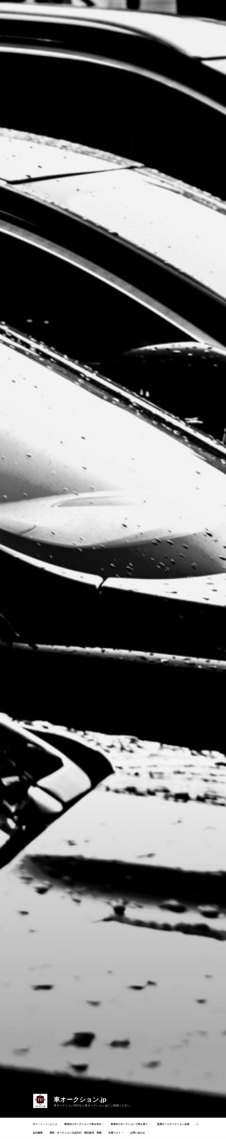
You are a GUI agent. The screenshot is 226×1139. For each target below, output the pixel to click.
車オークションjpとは (45, 1124)
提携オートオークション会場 (173, 1124)
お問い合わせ (137, 1132)
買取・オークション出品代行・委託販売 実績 (76, 1132)
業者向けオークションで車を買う (129, 1124)
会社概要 (38, 1132)
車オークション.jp (80, 1099)
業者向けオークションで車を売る (82, 1124)
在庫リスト (114, 1132)
